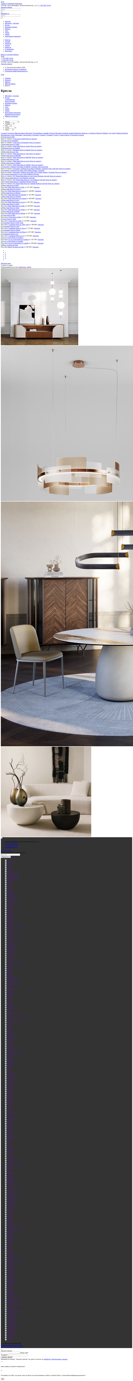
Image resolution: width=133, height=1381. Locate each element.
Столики (42, 135)
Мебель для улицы (109, 133)
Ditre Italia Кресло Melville (22, 157)
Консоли (99, 133)
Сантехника (27, 135)
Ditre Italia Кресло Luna (21, 161)
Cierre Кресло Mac (14, 217)
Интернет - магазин (12, 23)
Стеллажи (35, 135)
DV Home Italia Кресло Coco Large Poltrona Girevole (31, 176)
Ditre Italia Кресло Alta (21, 154)
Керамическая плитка (12, 114)
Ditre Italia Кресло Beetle (16, 213)
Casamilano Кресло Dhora (17, 232)
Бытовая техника (11, 27)
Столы (55, 135)
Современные (10, 99)
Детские (52, 133)
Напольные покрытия (12, 36)
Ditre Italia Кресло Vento (16, 210)
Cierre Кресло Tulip (15, 221)
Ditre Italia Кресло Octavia (17, 191)
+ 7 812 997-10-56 (44, 5)
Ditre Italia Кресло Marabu (17, 195)
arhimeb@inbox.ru (11, 847)
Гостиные (10, 133)
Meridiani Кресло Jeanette (21, 150)
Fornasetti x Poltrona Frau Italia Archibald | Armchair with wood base (36, 169)
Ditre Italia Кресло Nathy (16, 206)
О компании (10, 3)
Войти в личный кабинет (10, 54)
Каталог (8, 21)
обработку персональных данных (55, 1359)
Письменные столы (8, 135)
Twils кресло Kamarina (21, 142)
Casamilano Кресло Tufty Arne (18, 224)
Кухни (7, 25)
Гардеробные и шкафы (41, 133)
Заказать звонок (6, 7)
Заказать (36, 187)
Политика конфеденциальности (16, 71)
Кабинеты (77, 133)
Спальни (4, 133)
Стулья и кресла (64, 135)
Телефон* (4, 1355)
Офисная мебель (122, 133)
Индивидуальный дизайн (64, 133)
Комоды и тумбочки (89, 133)
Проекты (8, 43)
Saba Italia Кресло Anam (21, 146)
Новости (8, 47)
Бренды (7, 40)
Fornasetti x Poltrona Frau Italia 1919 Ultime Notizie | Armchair (34, 172)
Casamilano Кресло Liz (16, 236)
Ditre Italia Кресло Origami (17, 198)
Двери (7, 34)
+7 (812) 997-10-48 (11, 845)
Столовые (49, 135)
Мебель (7, 29)
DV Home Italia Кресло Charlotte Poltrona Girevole (30, 183)
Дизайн (7, 42)
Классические (10, 101)
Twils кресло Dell (19, 139)
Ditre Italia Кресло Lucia (16, 202)
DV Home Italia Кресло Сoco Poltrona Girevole (29, 180)
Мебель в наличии (11, 116)
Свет (6, 31)
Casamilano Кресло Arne (16, 228)
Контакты (18, 3)
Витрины (29, 133)
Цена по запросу (31, 139)
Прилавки (18, 135)
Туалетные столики (77, 135)
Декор (7, 32)
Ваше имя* (24, 1353)
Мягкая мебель (10, 84)
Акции (3, 3)
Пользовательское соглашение (15, 69)
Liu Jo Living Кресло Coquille (18, 243)
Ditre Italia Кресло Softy (16, 187)
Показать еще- (6, 263)
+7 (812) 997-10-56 (11, 843)
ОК (3, 1379)
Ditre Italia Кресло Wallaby (22, 165)
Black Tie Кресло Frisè (16, 247)
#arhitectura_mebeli (24, 267)
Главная (8, 78)
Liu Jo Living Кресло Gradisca (18, 239)
